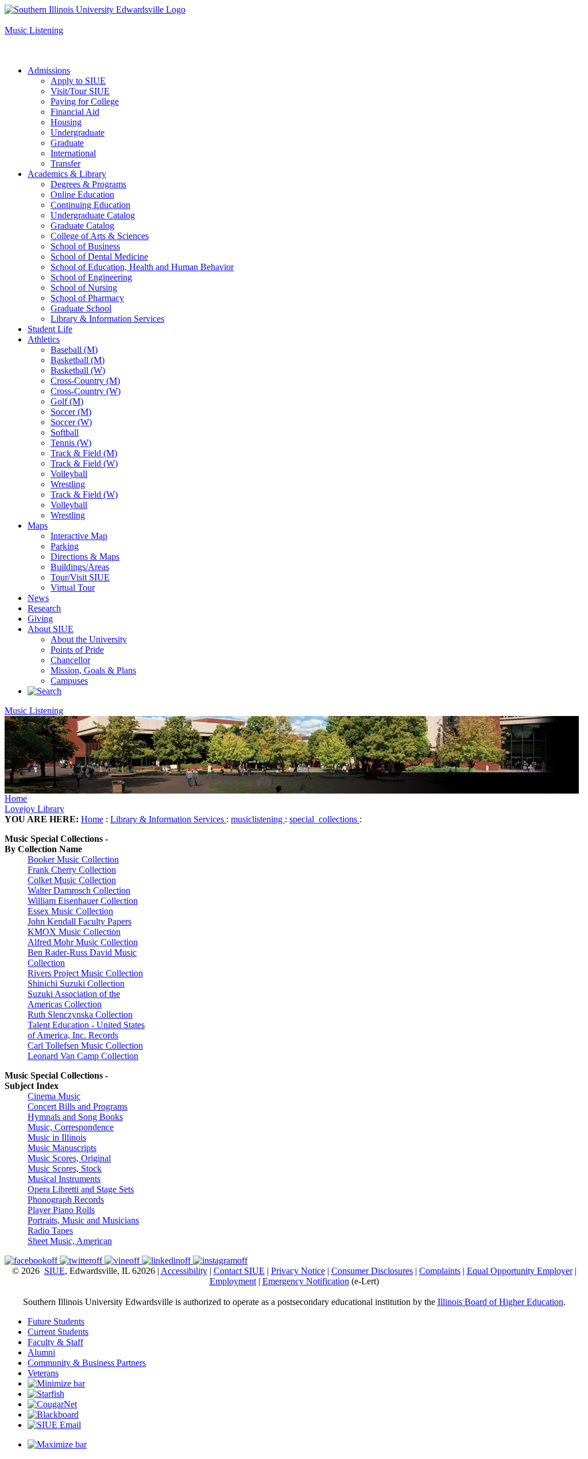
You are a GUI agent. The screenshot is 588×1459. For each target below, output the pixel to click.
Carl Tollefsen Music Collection (85, 1045)
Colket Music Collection (72, 880)
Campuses (69, 681)
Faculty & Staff (55, 1342)
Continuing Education (90, 205)
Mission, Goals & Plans (93, 670)
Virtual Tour (73, 587)
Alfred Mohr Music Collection (83, 942)
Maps (38, 525)
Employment (233, 1281)
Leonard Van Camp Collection (83, 1056)
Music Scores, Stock (65, 1168)
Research (44, 608)
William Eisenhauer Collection (83, 901)
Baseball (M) (74, 350)
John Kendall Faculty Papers (79, 921)
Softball (65, 432)
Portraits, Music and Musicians (83, 1220)
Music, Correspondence (71, 1127)
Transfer (65, 163)
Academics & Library (67, 174)
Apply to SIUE (32, 20)
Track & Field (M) (84, 453)
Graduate (67, 143)
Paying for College (85, 101)
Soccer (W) (71, 422)
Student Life (50, 329)
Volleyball (69, 474)
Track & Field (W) (84, 463)
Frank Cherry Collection (72, 870)
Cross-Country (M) (85, 381)
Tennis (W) (71, 443)
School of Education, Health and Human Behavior (142, 267)
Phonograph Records (66, 1199)
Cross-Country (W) (86, 391)
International (73, 153)
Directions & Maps (85, 556)
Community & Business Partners (87, 1363)
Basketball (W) (78, 370)
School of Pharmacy (87, 298)
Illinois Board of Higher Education (500, 1302)
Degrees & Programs (88, 184)
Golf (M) (67, 401)
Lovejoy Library (34, 809)
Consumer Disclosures (372, 1271)
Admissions (49, 70)
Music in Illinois (57, 1137)
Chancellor (70, 660)
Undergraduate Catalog (93, 215)
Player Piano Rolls (61, 1210)
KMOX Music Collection (74, 932)
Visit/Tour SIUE (80, 91)
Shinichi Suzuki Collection (76, 983)
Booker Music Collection (73, 859)
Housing (66, 122)
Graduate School (81, 308)
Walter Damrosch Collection (79, 890)
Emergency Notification (305, 1281)
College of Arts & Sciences (100, 236)
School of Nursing (84, 287)
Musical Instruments (64, 1179)
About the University (89, 639)
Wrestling (68, 484)
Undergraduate (78, 132)
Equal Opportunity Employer (519, 1271)
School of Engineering (91, 277)
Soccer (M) (71, 412)
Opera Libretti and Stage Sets (81, 1189)
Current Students (58, 1332)
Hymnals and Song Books (75, 1117)
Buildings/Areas (80, 567)
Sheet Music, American (70, 1241)
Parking (65, 546)
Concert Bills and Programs (77, 1106)
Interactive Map (79, 536)
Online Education (82, 194)
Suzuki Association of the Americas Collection (74, 999)
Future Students (56, 1321)
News (38, 598)
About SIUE (51, 629)
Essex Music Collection (70, 911)
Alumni (41, 1352)
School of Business (85, 246)
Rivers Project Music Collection (85, 973)
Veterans (43, 1373)
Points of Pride (77, 650)
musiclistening (258, 819)
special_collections (324, 819)
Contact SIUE (239, 1271)
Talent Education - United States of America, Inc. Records (86, 1030)
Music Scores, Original (69, 1158)
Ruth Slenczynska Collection (80, 1014)
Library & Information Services (107, 319)
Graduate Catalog (82, 225)
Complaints (440, 1271)
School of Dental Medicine (99, 256)
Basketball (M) (78, 360)
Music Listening (34, 30)
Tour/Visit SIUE (80, 577)
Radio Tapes (50, 1230)
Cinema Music (54, 1096)
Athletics (44, 339)
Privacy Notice (298, 1271)
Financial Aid (75, 112)
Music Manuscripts (62, 1148)
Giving (40, 618)
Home (16, 798)
